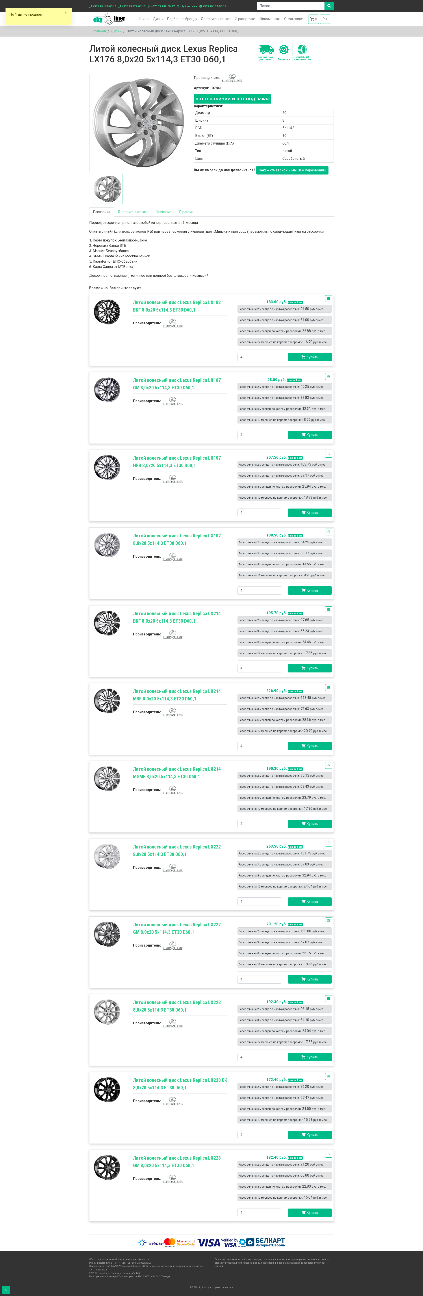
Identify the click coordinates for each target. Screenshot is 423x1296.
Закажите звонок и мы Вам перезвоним (292, 170)
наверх (6, 1290)
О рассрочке (245, 19)
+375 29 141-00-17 (162, 6)
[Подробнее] (107, 312)
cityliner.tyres (188, 6)
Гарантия (186, 212)
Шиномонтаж (270, 19)
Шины (144, 19)
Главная (99, 31)
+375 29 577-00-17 (133, 6)
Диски (158, 19)
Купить (312, 357)
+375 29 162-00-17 (104, 6)
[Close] (66, 14)
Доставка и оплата (216, 19)
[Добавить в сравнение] (328, 298)
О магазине (293, 19)
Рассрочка (101, 212)
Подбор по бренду (182, 19)
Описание (164, 212)
